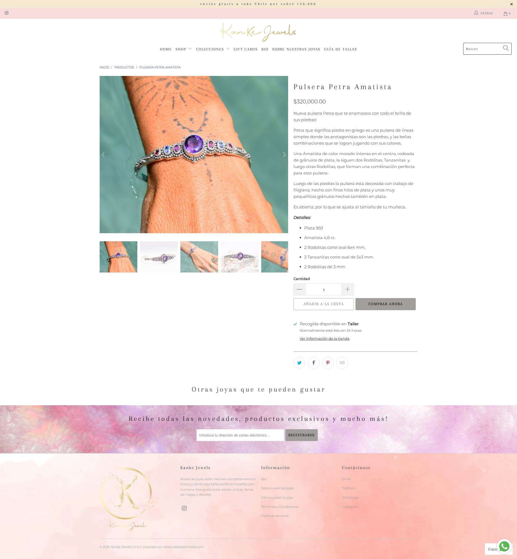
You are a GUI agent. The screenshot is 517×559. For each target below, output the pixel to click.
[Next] (284, 154)
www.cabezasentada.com (183, 547)
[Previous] (103, 154)
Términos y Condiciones (280, 507)
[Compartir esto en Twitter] (299, 363)
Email (346, 479)
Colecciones (211, 49)
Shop (182, 49)
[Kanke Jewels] (258, 32)
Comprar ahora (385, 304)
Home (166, 49)
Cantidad (302, 279)
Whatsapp (350, 497)
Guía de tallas (340, 49)
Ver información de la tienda (325, 339)
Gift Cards (246, 49)
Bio (264, 49)
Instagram (350, 507)
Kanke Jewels (121, 547)
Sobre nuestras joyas (296, 49)
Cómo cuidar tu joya (277, 497)
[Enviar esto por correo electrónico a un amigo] (342, 363)
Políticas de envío (275, 516)
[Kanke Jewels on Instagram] (6, 13)
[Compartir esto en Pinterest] (328, 363)
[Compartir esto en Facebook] (314, 363)
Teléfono (348, 488)
